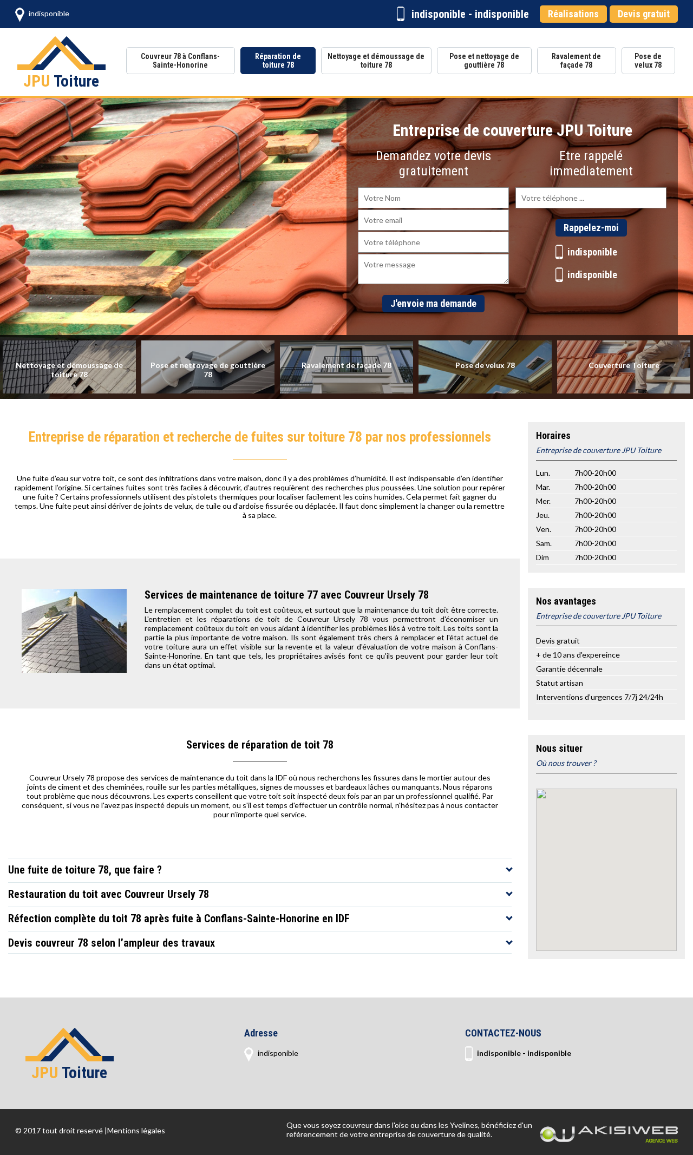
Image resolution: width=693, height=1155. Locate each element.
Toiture (61, 80)
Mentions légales (136, 1130)
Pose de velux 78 (648, 60)
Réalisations (573, 13)
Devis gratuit (644, 13)
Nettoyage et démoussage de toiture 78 (376, 60)
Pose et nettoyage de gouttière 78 (484, 60)
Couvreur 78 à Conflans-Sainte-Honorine (180, 60)
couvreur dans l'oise (375, 1125)
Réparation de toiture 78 (278, 60)
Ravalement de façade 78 (576, 60)
